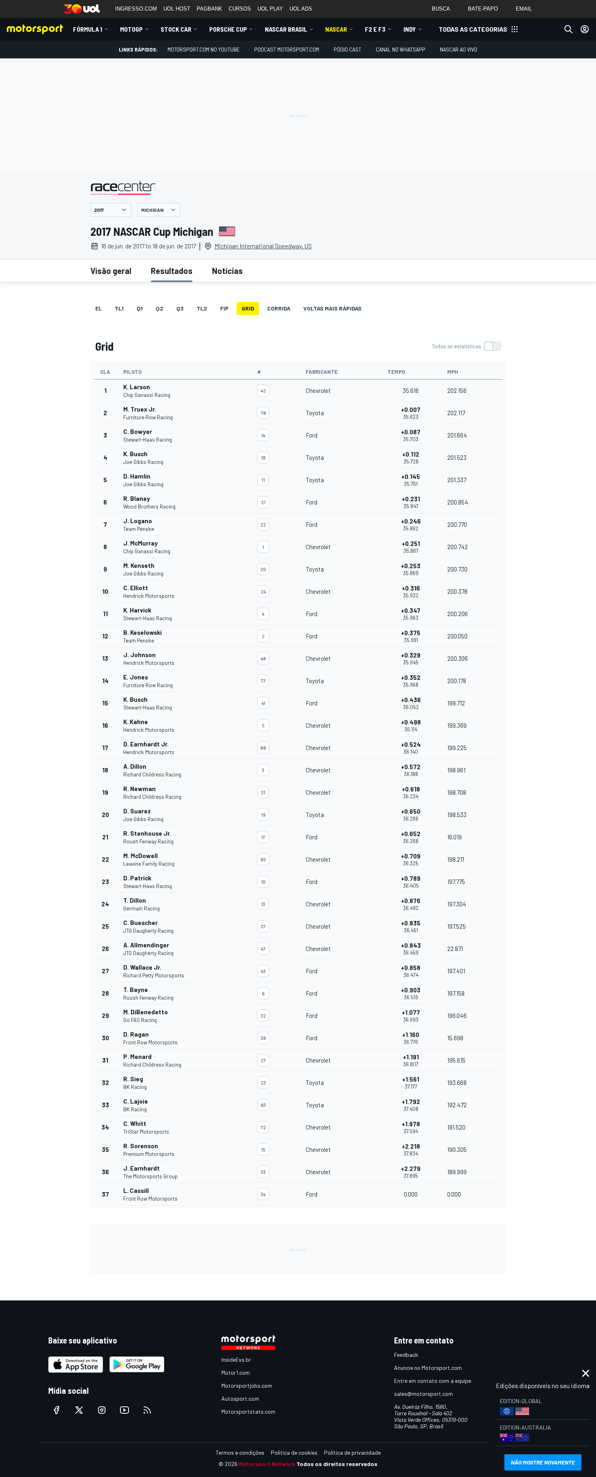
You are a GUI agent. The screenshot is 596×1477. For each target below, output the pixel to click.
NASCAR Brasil (286, 29)
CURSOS (240, 9)
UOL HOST (176, 9)
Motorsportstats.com (248, 1411)
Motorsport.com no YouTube (203, 49)
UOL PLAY (270, 9)
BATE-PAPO (483, 9)
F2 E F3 (375, 29)
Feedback (406, 1354)
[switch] (466, 346)
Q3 (180, 308)
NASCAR (336, 29)
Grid (248, 308)
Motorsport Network (267, 1463)
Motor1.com (235, 1372)
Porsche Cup (228, 29)
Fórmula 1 (87, 29)
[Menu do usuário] (585, 29)
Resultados (172, 271)
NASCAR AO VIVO (458, 49)
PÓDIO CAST (347, 49)
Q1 (140, 308)
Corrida (278, 308)
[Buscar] (568, 29)
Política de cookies (294, 1452)
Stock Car (176, 29)
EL (98, 308)
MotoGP (131, 29)
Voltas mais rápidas (332, 308)
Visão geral (110, 271)
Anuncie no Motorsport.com (428, 1367)
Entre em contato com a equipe (432, 1380)
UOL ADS (300, 9)
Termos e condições (240, 1452)
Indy (409, 29)
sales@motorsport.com (423, 1393)
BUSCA (441, 9)
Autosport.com (240, 1398)
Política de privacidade (352, 1452)
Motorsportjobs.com (246, 1385)
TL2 (202, 308)
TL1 (119, 308)
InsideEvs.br (236, 1359)
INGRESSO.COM (136, 9)
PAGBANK (209, 9)
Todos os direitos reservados (336, 1463)
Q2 (159, 308)
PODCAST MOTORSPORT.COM (286, 49)
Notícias (227, 271)
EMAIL (524, 9)
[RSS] (147, 1410)
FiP (224, 308)
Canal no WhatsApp (400, 49)
